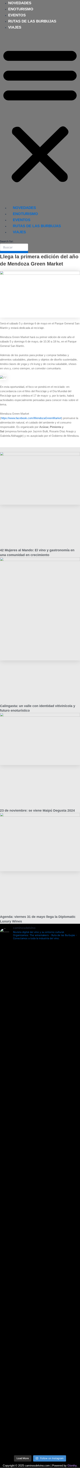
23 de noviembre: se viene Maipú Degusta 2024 (37, 810)
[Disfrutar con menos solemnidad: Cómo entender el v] (40, 1371)
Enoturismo (20, 9)
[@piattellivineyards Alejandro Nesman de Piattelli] (40, 968)
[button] (40, 114)
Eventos (17, 15)
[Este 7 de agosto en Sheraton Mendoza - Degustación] (40, 1441)
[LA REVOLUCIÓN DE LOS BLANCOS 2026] (40, 1213)
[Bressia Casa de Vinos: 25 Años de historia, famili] (40, 1152)
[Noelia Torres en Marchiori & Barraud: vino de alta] (40, 1318)
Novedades (19, 3)
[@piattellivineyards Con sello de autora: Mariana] (40, 1239)
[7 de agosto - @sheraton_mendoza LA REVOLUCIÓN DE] (40, 1415)
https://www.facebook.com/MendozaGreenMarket (31, 418)
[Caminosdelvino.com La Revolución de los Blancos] (40, 1195)
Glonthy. (72, 1465)
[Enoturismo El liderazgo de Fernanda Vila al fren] (40, 1278)
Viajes (14, 27)
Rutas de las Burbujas (32, 21)
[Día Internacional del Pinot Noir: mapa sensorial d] (40, 1066)
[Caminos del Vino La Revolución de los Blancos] (40, 1173)
